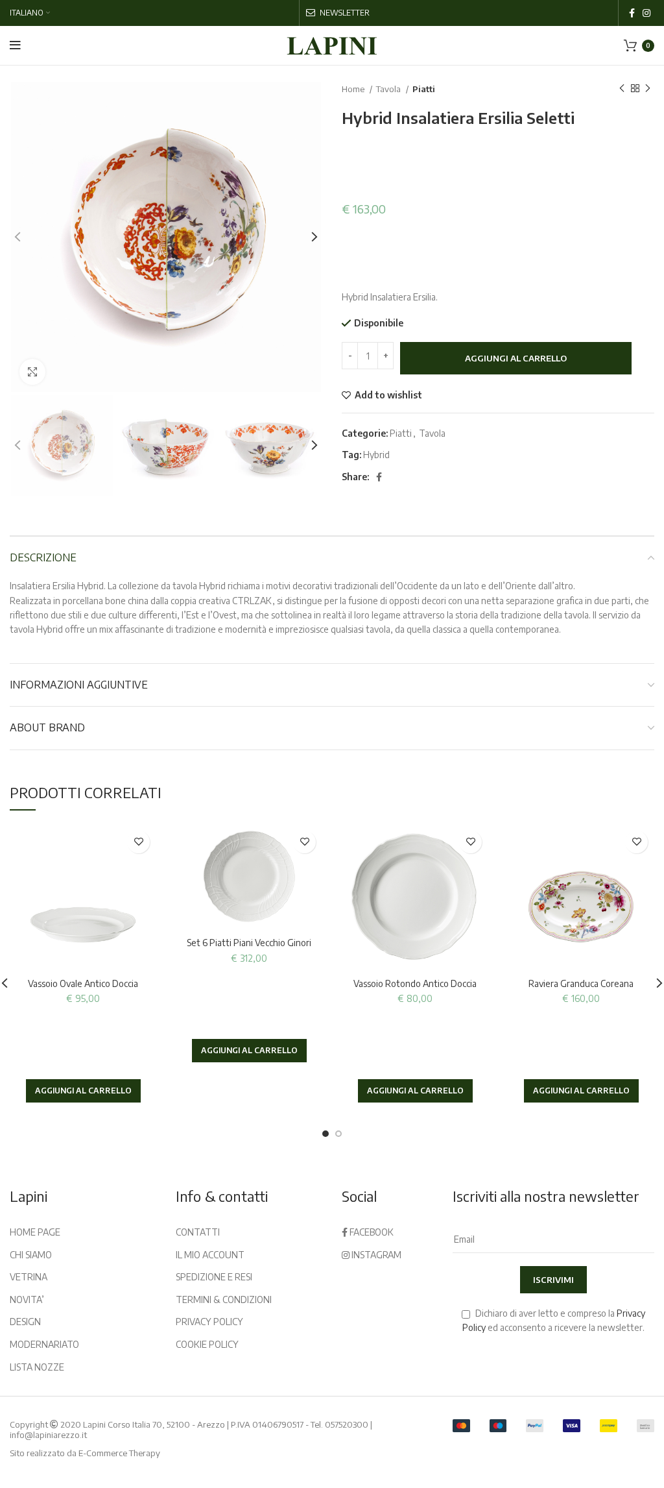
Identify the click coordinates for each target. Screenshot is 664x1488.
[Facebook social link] (632, 13)
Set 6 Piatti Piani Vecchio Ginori (249, 942)
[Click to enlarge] (32, 372)
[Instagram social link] (646, 13)
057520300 (346, 1424)
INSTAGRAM (375, 1254)
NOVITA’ (27, 1299)
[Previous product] (621, 88)
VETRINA (28, 1276)
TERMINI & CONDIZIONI (224, 1299)
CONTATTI (198, 1232)
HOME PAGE (35, 1232)
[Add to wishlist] (138, 842)
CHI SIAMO (31, 1254)
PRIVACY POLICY (209, 1321)
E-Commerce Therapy (119, 1453)
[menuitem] (29, 13)
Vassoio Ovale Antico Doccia (83, 983)
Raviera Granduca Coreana (581, 983)
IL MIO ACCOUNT (210, 1254)
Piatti (423, 88)
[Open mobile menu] (15, 45)
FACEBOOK (371, 1232)
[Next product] (647, 88)
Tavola (389, 88)
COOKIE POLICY (207, 1344)
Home (354, 88)
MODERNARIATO (44, 1344)
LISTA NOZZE (37, 1366)
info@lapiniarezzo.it (48, 1435)
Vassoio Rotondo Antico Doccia (415, 983)
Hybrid (376, 454)
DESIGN (25, 1321)
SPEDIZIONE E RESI (214, 1276)
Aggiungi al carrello (516, 358)
